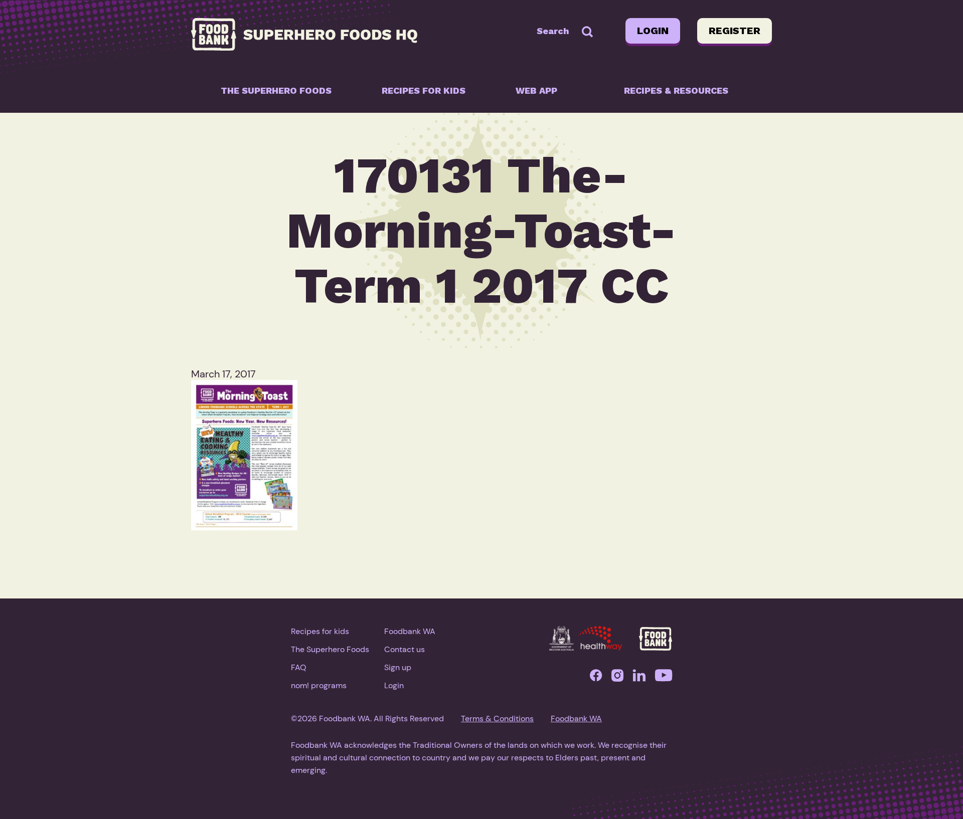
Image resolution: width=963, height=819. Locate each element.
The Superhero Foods (276, 90)
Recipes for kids (423, 90)
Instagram (617, 678)
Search (553, 31)
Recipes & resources (676, 90)
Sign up (397, 667)
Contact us (404, 649)
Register (734, 31)
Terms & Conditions (497, 718)
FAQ (298, 667)
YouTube (663, 678)
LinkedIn (639, 678)
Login (653, 31)
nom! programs (319, 685)
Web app (536, 90)
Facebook (596, 678)
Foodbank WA (409, 631)
